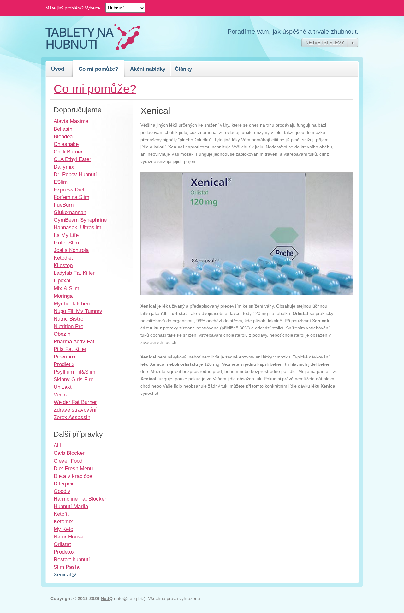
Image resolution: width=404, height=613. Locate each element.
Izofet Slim (66, 242)
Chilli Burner (68, 151)
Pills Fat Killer (70, 349)
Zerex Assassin (72, 417)
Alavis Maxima (71, 121)
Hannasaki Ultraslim (77, 227)
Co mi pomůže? (98, 69)
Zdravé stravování (75, 409)
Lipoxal (62, 280)
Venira (61, 394)
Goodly (62, 491)
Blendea (63, 136)
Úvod (57, 69)
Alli (57, 445)
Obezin (62, 334)
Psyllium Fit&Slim (74, 372)
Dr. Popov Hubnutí (75, 174)
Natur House (68, 536)
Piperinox (65, 356)
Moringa (63, 296)
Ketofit (61, 514)
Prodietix (64, 364)
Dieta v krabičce (73, 476)
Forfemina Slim (71, 197)
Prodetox (64, 552)
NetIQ (107, 598)
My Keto (63, 529)
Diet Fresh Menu (73, 468)
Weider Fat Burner (75, 402)
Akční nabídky (147, 69)
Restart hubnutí (72, 559)
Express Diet (69, 189)
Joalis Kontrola (71, 250)
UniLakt (63, 387)
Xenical (62, 574)
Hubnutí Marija (71, 506)
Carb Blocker (69, 453)
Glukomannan (70, 212)
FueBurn (64, 204)
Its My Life (66, 235)
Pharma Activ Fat (74, 341)
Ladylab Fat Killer (74, 273)
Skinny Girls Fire (73, 379)
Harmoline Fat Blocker (80, 499)
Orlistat (62, 544)
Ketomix (63, 521)
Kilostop (63, 265)
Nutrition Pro (68, 326)
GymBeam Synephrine (80, 220)
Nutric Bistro (68, 319)
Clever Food (68, 461)
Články (183, 69)
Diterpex (64, 483)
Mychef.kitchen (72, 303)
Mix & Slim (66, 288)
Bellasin (63, 129)
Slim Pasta (66, 567)
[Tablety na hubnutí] (92, 48)
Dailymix (64, 167)
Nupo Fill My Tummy (78, 311)
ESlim (61, 182)
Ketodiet (63, 258)
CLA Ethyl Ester (72, 159)
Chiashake (66, 144)
